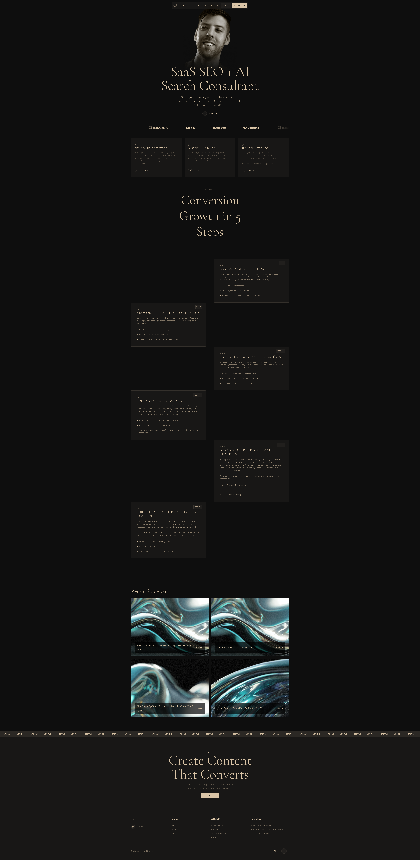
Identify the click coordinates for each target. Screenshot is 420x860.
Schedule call (239, 5)
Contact (226, 5)
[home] (175, 5)
